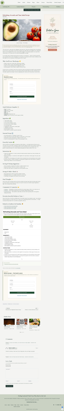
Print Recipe (25, 42)
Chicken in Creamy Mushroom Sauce (31, 309)
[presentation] (9, 322)
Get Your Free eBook (52, 49)
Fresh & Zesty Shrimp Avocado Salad (10, 206)
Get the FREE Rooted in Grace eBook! (32, 9)
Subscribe (6, 190)
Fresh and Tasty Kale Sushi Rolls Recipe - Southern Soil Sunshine (21, 356)
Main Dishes (5, 16)
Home (19, 2)
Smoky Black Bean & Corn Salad (10, 208)
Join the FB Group (7, 191)
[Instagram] (57, 405)
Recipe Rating (8, 364)
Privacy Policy (49, 2)
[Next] (38, 325)
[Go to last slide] (5, 325)
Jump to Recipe (19, 42)
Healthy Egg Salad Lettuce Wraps (10, 207)
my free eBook (17, 268)
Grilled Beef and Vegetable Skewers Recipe (13, 309)
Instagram (6, 189)
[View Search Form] (63, 2)
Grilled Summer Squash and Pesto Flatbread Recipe (34, 327)
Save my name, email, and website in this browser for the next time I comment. (20, 383)
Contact (43, 2)
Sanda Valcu (6, 328)
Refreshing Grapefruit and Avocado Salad (11, 264)
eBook (23, 2)
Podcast (28, 2)
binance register (12, 347)
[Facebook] (55, 405)
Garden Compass (57, 2)
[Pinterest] (53, 405)
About (38, 2)
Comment (8, 369)
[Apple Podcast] (59, 405)
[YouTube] (60, 405)
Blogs (33, 2)
